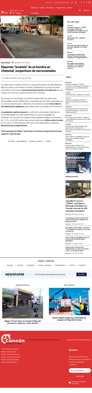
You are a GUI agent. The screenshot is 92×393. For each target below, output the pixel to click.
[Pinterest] (56, 78)
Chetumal (11, 141)
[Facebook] (81, 2)
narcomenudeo (22, 141)
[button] (75, 2)
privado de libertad (36, 141)
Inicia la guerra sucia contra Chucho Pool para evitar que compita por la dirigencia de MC (77, 56)
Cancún (69, 36)
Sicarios (48, 141)
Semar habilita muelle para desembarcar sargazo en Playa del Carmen (69, 319)
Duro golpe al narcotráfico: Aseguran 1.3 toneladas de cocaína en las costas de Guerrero (75, 66)
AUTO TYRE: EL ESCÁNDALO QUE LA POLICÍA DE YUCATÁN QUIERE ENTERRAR (77, 138)
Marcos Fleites (11, 78)
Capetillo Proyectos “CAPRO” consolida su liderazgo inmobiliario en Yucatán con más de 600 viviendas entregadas (77, 30)
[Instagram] (84, 2)
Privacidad (75, 383)
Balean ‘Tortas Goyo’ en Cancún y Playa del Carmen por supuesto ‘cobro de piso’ (23, 322)
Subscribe (80, 376)
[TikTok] (79, 390)
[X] (86, 2)
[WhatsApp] (61, 78)
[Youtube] (89, 2)
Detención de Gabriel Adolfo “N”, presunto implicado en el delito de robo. (78, 47)
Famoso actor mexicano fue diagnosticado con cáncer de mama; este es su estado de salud (77, 147)
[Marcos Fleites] (2, 78)
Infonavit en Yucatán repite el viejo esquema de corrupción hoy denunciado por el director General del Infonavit (78, 128)
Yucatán (68, 124)
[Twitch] (83, 390)
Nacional (5, 62)
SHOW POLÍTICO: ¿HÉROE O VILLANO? (76, 38)
